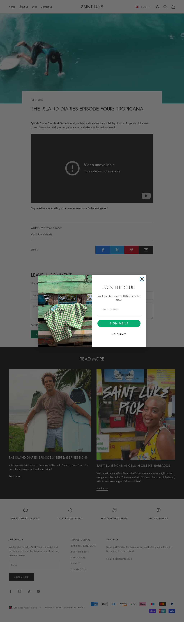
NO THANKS (119, 334)
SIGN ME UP (119, 323)
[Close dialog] (142, 279)
